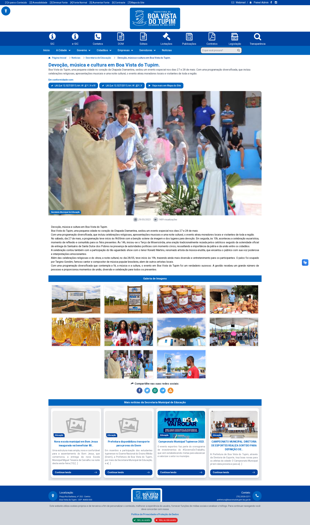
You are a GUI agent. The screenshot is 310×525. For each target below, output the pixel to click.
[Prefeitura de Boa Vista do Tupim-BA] (155, 18)
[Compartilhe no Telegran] (163, 390)
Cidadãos (102, 50)
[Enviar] (239, 50)
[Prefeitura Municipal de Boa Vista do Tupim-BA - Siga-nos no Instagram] (276, 2)
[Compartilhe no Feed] (170, 390)
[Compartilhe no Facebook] (139, 390)
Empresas (124, 50)
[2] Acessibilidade (38, 2)
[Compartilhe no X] (147, 390)
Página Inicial (59, 58)
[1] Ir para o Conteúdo (16, 2)
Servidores (145, 50)
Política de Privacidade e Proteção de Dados (155, 514)
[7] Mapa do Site (136, 2)
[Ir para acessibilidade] (6, 11)
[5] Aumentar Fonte (99, 2)
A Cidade (61, 50)
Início (46, 50)
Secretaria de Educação (98, 58)
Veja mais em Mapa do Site (166, 85)
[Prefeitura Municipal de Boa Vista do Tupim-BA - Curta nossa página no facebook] (271, 2)
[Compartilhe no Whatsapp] (155, 390)
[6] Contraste (118, 2)
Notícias (167, 50)
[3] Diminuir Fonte (59, 2)
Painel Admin (260, 2)
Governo (82, 50)
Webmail (240, 2)
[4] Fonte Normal (78, 2)
